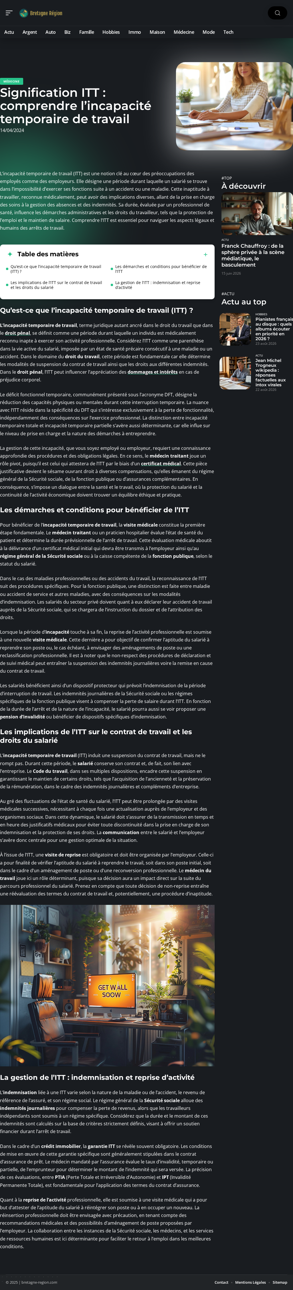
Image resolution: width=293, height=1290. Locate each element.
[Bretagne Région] (41, 13)
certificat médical (161, 463)
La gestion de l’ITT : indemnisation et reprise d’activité (157, 285)
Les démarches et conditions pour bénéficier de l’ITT (161, 269)
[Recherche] (278, 13)
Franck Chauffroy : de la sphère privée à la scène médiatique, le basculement (252, 255)
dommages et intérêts (153, 372)
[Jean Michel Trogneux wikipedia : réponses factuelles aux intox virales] (235, 373)
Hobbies (261, 314)
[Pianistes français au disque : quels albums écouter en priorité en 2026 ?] (235, 329)
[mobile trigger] (10, 13)
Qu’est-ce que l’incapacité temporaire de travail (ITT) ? (56, 269)
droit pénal (17, 333)
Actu (225, 240)
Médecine (11, 81)
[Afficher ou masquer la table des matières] (143, 254)
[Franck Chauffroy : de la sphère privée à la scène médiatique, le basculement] (257, 213)
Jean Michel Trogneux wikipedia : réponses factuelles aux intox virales (271, 372)
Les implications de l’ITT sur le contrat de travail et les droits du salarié (56, 285)
